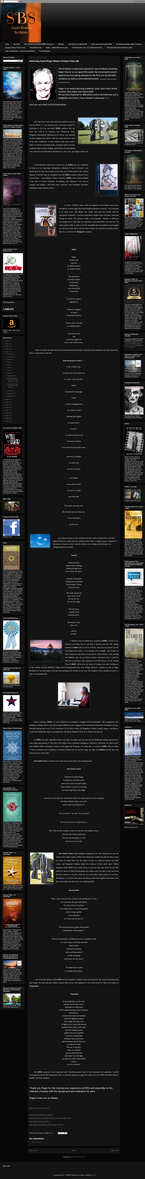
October (9, 390)
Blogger (94, 1175)
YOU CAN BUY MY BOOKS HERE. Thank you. (39, 44)
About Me (16, 44)
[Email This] (59, 1133)
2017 (7, 352)
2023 (7, 413)
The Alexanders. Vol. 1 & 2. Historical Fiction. (87, 47)
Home (7, 44)
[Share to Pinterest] (66, 1133)
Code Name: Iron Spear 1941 (77, 44)
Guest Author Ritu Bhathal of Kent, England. (12, 385)
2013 (7, 341)
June (8, 367)
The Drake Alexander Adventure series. (120, 47)
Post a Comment (36, 1142)
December (10, 396)
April (8, 362)
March (9, 359)
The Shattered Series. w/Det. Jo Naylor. (129, 44)
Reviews (61, 44)
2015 (7, 346)
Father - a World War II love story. (57, 47)
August (9, 373)
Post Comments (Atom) (78, 1157)
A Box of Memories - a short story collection (20, 51)
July (8, 370)
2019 (7, 402)
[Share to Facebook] (64, 1133)
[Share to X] (63, 1133)
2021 (7, 407)
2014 (7, 343)
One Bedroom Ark (36, 47)
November (10, 393)
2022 (7, 410)
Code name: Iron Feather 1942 (101, 44)
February (10, 357)
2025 (7, 418)
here (107, 98)
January (9, 354)
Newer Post (33, 1150)
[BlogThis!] (61, 1133)
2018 (7, 399)
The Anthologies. (45, 51)
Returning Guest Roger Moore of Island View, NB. (12, 379)
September (10, 375)
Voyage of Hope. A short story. (15, 47)
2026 (7, 421)
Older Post (114, 1150)
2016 (7, 349)
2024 (7, 415)
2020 (7, 405)
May (8, 365)
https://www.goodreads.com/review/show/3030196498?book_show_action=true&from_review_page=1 (134, 344)
